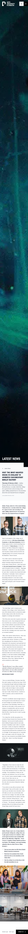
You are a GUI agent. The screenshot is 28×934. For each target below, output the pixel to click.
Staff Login (11, 931)
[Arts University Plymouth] (8, 4)
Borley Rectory (14, 546)
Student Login (5, 931)
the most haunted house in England (12, 566)
